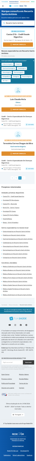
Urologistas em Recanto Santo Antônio (14, 257)
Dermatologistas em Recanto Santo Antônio (16, 250)
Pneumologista (26, 76)
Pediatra (18, 64)
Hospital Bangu (7, 219)
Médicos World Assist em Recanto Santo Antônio (17, 295)
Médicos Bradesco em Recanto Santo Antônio (16, 270)
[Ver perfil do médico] (18, 90)
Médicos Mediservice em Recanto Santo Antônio (17, 274)
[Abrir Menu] (2, 5)
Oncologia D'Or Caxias (9, 211)
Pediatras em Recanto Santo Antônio (14, 235)
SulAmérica (7, 455)
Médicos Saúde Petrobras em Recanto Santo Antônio (16, 290)
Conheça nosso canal (10, 325)
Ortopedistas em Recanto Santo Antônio (15, 254)
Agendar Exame (25, 1)
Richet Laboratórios (19, 455)
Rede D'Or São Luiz (12, 451)
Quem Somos (5, 374)
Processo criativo (6, 379)
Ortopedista (6, 76)
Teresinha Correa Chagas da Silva (18, 143)
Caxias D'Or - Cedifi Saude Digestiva (18, 35)
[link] (12, 178)
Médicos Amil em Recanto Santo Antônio (15, 281)
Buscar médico (14, 1)
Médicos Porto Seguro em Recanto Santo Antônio (18, 278)
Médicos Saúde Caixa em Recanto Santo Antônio (17, 285)
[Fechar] (33, 60)
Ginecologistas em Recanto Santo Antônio (15, 246)
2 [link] (19, 178)
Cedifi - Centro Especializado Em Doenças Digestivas (16, 118)
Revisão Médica (23, 379)
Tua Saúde (4, 1)
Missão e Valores (24, 374)
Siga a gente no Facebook (21, 325)
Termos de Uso (23, 383)
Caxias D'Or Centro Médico (10, 215)
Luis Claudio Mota (18, 99)
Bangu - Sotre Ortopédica (10, 222)
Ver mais (5, 80)
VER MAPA (31, 124)
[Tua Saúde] (18, 318)
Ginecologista (7, 72)
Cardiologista (22, 68)
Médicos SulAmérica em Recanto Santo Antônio (17, 266)
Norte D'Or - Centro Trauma (11, 208)
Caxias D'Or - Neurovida (10, 204)
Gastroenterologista (9, 68)
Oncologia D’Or (24, 451)
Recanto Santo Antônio (26, 305)
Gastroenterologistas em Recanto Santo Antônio (17, 239)
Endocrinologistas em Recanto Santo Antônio (16, 231)
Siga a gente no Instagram (15, 325)
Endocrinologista (8, 64)
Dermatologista (18, 72)
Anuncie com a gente (7, 388)
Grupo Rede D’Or (27, 423)
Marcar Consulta (13, 305)
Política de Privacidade (8, 383)
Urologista (16, 76)
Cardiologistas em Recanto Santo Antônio (15, 243)
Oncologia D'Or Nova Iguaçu (11, 200)
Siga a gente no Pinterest (26, 325)
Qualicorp (29, 455)
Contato (21, 388)
